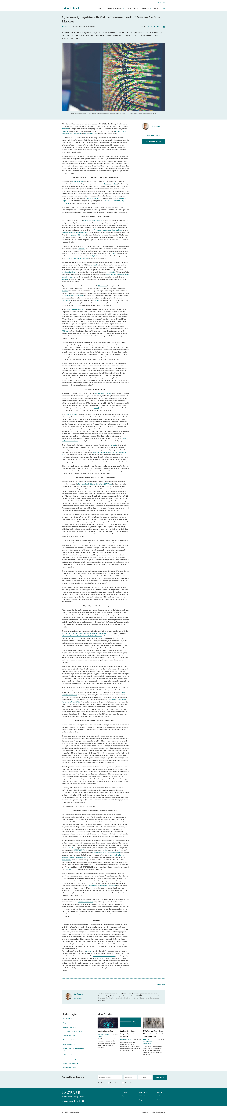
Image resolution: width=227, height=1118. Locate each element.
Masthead (159, 1100)
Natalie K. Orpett (125, 1039)
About (156, 8)
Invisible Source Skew (105, 1031)
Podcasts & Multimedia (114, 8)
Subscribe (130, 3)
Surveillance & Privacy (70, 1063)
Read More (77, 998)
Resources (145, 8)
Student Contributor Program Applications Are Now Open (129, 1034)
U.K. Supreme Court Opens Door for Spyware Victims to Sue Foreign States (153, 1034)
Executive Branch (68, 1044)
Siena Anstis (147, 1039)
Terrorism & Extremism (70, 1067)
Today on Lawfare (115, 1083)
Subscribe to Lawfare (153, 141)
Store (151, 3)
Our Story (159, 1096)
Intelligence (67, 1054)
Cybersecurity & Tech (69, 1035)
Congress (66, 1023)
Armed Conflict (68, 1018)
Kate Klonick (101, 1034)
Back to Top (160, 984)
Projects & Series (132, 8)
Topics (100, 8)
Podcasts (124, 1100)
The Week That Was (130, 1083)
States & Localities (69, 1059)
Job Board (142, 1096)
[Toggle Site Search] (164, 8)
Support (141, 3)
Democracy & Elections (70, 1040)
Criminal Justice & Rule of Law (72, 1031)
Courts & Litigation (69, 1027)
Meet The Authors (152, 135)
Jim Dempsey (66, 27)
